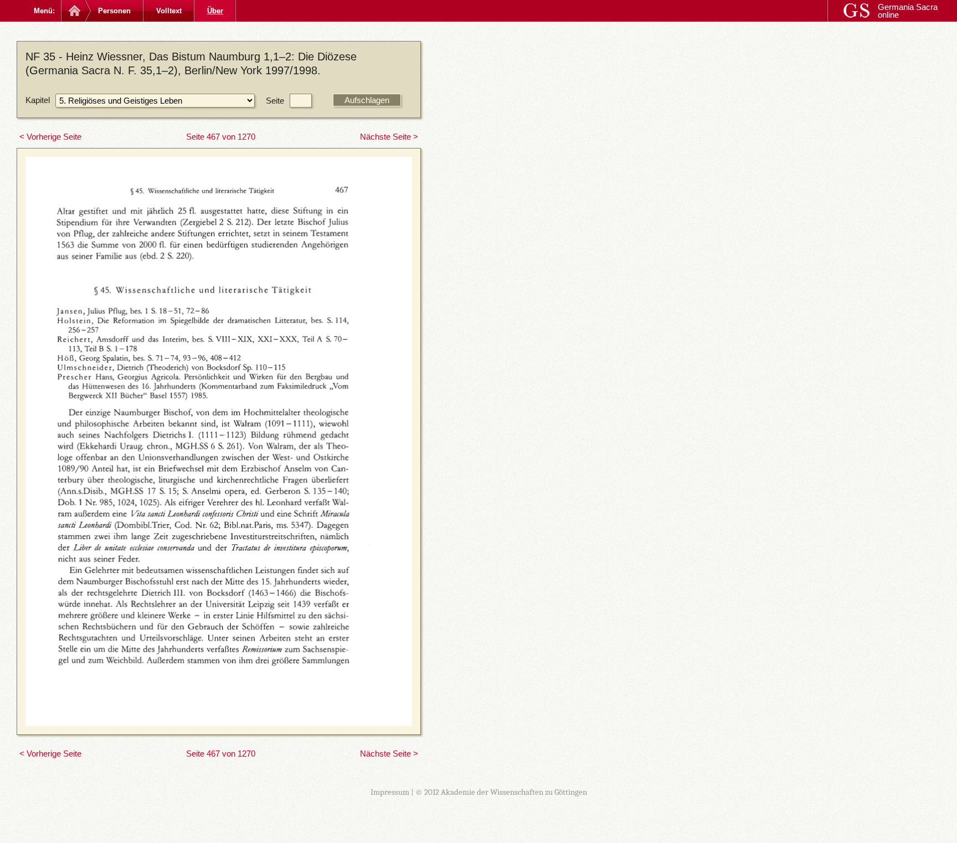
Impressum (390, 792)
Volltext (169, 11)
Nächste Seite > (389, 136)
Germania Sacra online (908, 10)
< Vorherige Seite (50, 136)
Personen (114, 11)
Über (215, 11)
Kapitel (37, 100)
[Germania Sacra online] (73, 11)
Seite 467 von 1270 (220, 136)
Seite (275, 100)
